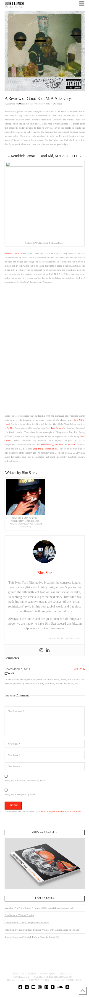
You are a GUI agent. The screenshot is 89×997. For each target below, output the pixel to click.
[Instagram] (41, 650)
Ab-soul (71, 444)
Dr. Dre (10, 428)
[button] (82, 3)
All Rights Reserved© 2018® (53, 976)
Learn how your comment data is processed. (61, 811)
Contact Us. (21, 976)
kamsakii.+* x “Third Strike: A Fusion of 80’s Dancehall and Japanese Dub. (39, 908)
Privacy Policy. (39, 980)
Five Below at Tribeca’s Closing (19, 915)
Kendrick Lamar (12, 253)
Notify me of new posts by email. (20, 794)
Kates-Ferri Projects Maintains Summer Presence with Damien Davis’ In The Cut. (42, 930)
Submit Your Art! (24, 973)
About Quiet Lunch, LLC (56, 973)
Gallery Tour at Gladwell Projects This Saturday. (27, 922)
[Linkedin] (48, 650)
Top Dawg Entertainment (45, 448)
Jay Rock (59, 444)
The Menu (20, 104)
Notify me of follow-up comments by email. (25, 780)
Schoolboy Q (47, 444)
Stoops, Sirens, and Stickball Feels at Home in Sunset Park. (32, 937)
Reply (78, 669)
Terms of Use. (16, 980)
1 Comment (57, 104)
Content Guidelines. (68, 980)
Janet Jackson (57, 428)
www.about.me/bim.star (64, 638)
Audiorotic (10, 104)
